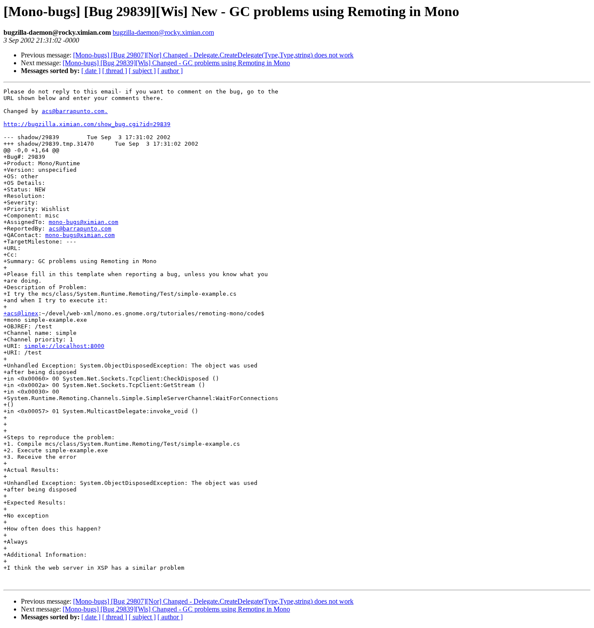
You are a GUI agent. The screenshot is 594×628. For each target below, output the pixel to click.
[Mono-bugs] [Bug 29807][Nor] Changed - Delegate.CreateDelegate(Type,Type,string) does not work (213, 55)
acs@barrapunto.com (80, 228)
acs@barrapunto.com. (75, 111)
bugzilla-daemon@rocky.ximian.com (163, 32)
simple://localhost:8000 (64, 346)
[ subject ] (142, 70)
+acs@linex (20, 313)
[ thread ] (114, 70)
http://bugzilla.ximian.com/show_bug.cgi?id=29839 (86, 124)
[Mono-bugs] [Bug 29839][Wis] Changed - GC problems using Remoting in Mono (176, 63)
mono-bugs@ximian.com (83, 222)
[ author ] (170, 70)
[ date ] (90, 70)
